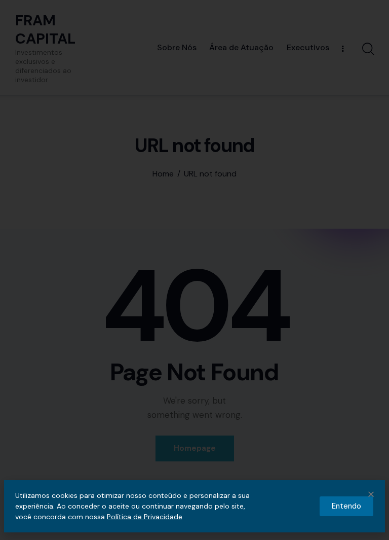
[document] (194, 270)
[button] (371, 494)
